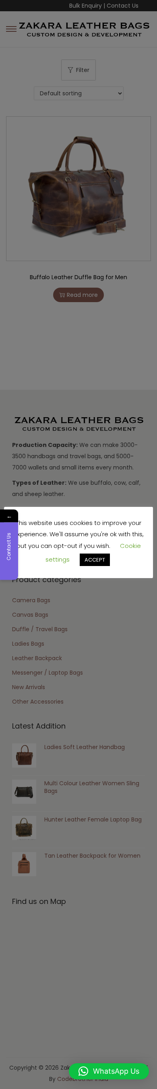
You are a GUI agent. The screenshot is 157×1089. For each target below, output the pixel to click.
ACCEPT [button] (95, 560)
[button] (109, 1071)
